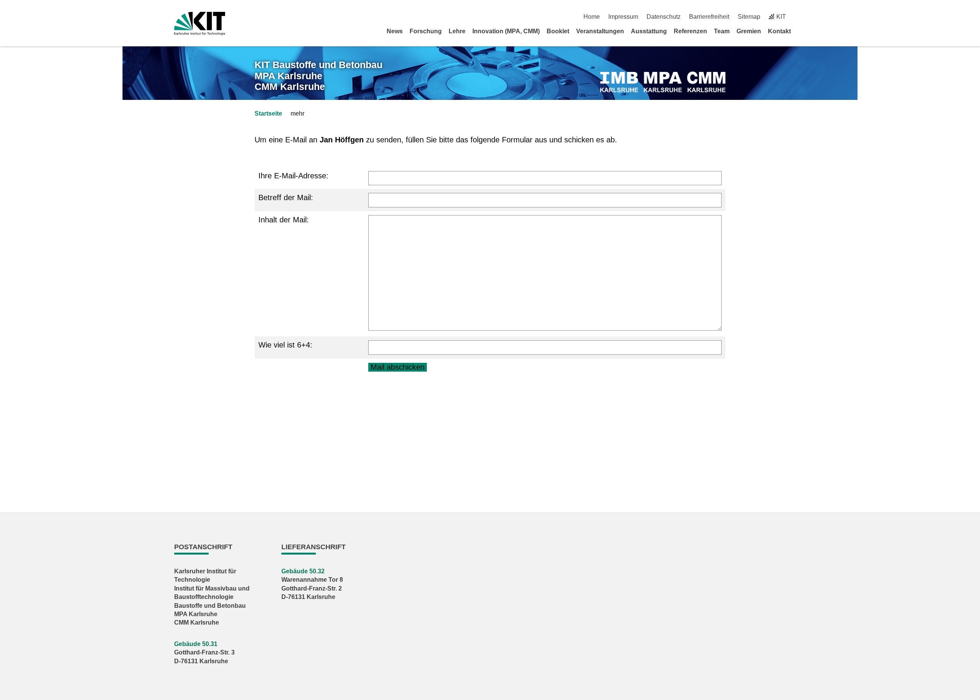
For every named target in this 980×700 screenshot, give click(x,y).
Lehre (457, 31)
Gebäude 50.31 (195, 644)
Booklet (558, 31)
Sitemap (749, 16)
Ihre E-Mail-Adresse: (293, 175)
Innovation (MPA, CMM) (506, 31)
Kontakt (779, 31)
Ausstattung (649, 31)
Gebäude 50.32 (303, 571)
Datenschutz (664, 16)
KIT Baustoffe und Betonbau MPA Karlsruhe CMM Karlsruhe (318, 75)
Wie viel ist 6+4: (285, 345)
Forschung (426, 31)
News (395, 31)
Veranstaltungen (600, 31)
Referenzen (690, 31)
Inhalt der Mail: (283, 219)
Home (591, 16)
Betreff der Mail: (285, 197)
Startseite (268, 113)
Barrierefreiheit (709, 16)
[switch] (803, 16)
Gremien (749, 31)
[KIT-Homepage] (199, 23)
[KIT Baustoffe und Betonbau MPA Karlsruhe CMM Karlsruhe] (662, 82)
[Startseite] (803, 31)
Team (722, 31)
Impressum (623, 16)
